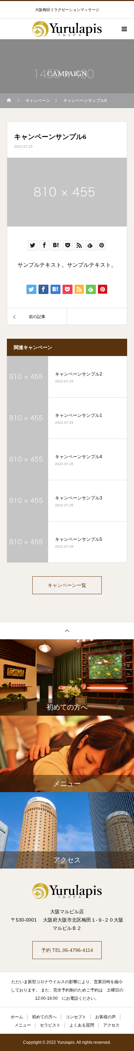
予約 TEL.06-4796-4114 (67, 950)
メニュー (22, 1025)
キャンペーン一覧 (67, 585)
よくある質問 (81, 1025)
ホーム (17, 1017)
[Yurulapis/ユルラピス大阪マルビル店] (67, 891)
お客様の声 (105, 1017)
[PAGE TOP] (67, 630)
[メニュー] (123, 29)
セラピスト (50, 1025)
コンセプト (76, 1017)
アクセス (111, 1025)
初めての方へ (44, 1017)
